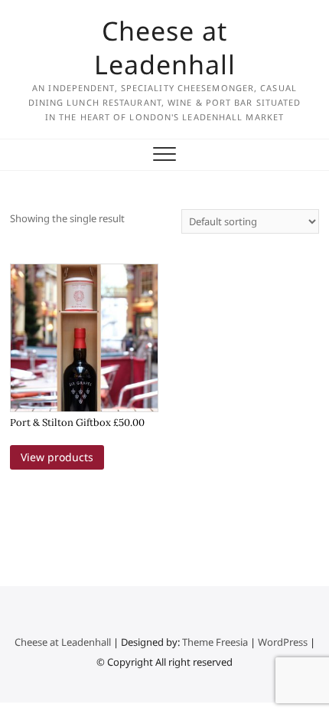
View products (57, 457)
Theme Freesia (215, 642)
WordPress (283, 642)
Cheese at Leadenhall (165, 47)
